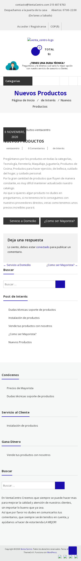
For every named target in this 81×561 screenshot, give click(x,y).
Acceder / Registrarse (31, 26)
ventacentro (12, 148)
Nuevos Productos (20, 342)
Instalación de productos (24, 318)
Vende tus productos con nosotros (30, 326)
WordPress (52, 552)
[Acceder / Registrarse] (73, 81)
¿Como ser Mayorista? (59, 221)
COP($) (54, 26)
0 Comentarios (36, 148)
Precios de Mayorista (20, 388)
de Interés (58, 148)
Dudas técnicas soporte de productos (32, 310)
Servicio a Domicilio (23, 221)
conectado (42, 247)
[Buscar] (60, 284)
